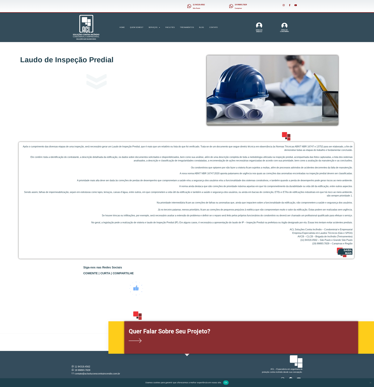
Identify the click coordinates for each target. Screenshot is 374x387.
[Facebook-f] (289, 5)
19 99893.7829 (241, 5)
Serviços (153, 27)
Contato (213, 27)
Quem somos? (136, 27)
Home (122, 27)
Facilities (170, 27)
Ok (226, 382)
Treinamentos (187, 27)
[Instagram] (283, 5)
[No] (370, 382)
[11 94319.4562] (189, 6)
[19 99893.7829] (231, 6)
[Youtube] (295, 5)
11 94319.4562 (199, 5)
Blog (201, 27)
